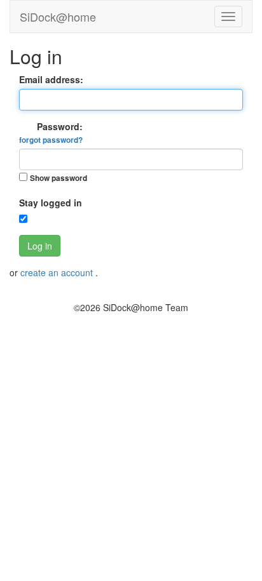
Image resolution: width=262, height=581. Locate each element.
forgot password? (51, 140)
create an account (57, 272)
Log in (39, 245)
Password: (51, 132)
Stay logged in (50, 202)
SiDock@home (58, 16)
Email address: (51, 79)
